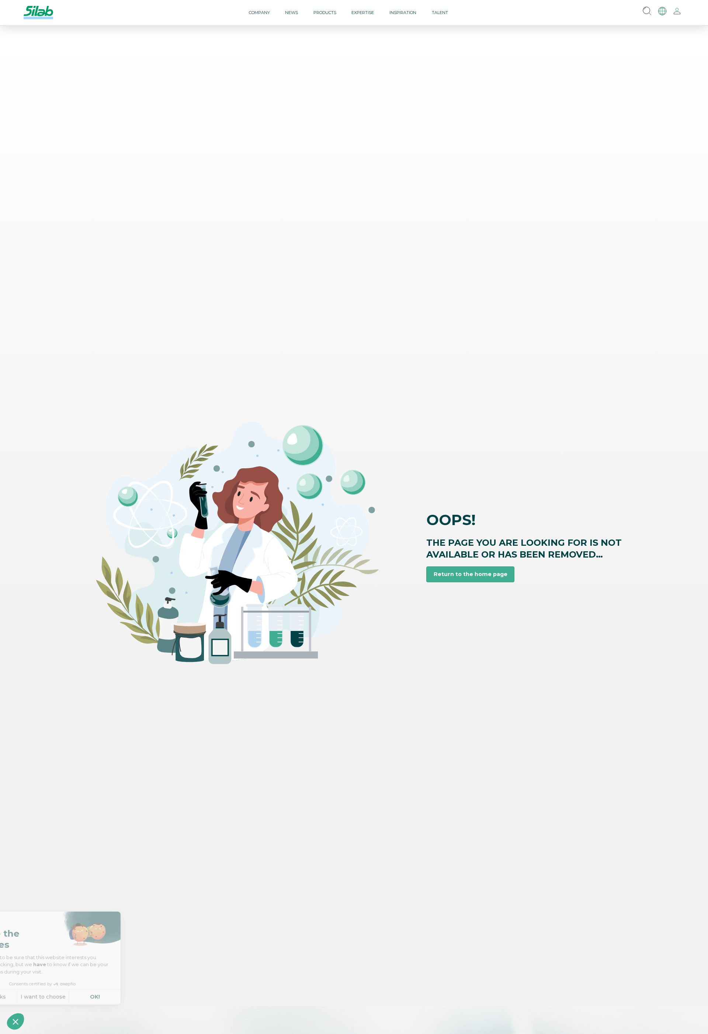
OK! (137, 996)
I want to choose (84, 996)
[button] (15, 1021)
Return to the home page (470, 574)
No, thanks (33, 996)
